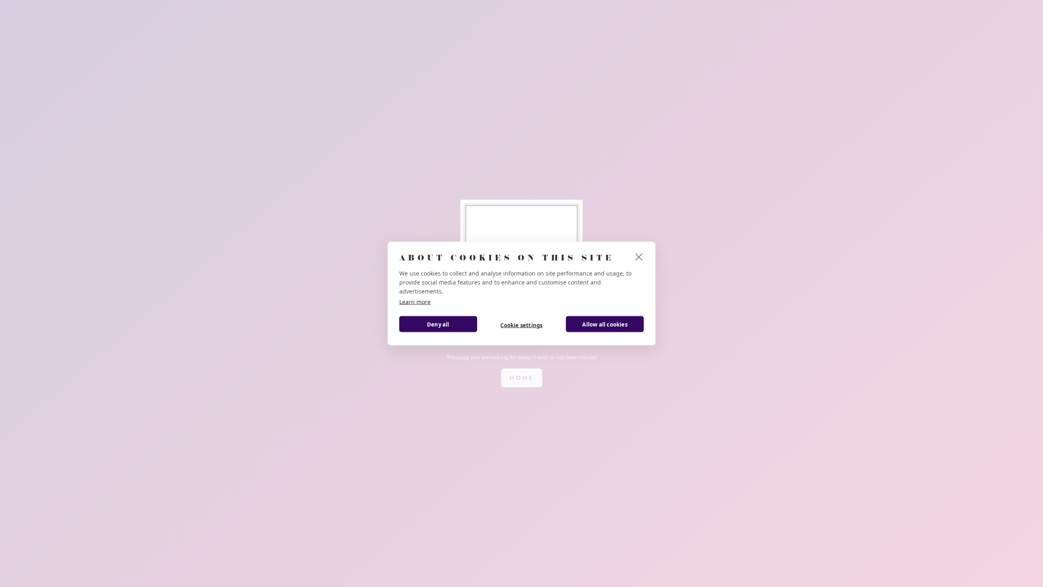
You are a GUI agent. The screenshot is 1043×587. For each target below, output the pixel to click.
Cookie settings (521, 325)
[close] (639, 256)
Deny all (438, 324)
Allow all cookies (604, 324)
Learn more (415, 302)
